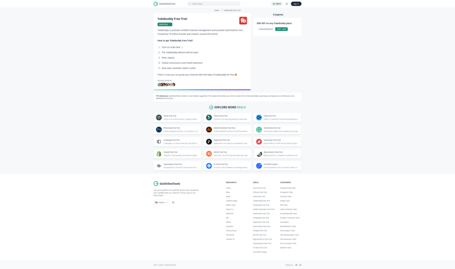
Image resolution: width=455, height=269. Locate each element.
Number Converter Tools (290, 218)
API (227, 218)
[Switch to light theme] (287, 4)
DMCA (228, 222)
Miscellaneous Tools (288, 226)
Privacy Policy (231, 230)
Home (228, 188)
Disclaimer (230, 235)
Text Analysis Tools (287, 230)
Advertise (230, 213)
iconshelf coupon (260, 252)
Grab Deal (163, 24)
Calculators (284, 222)
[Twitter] (300, 265)
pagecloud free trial (261, 222)
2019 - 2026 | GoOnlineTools (165, 265)
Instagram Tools (286, 192)
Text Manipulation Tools (289, 235)
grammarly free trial (261, 213)
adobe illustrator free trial (263, 209)
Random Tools (285, 247)
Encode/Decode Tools (288, 213)
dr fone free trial (260, 247)
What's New (230, 205)
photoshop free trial (261, 205)
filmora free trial (260, 192)
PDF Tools (284, 205)
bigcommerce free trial (262, 239)
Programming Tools (288, 188)
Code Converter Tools (288, 209)
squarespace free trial (262, 243)
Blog (228, 192)
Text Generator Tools (288, 239)
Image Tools (285, 201)
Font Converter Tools (288, 243)
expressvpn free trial (261, 226)
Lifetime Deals (231, 201)
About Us (229, 209)
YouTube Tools (285, 196)
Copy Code (281, 29)
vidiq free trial (259, 196)
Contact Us (230, 239)
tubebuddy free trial (261, 201)
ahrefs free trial (259, 235)
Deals (278, 4)
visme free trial (259, 188)
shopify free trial (260, 230)
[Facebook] (296, 265)
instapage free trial (261, 218)
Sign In (296, 4)
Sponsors (229, 226)
